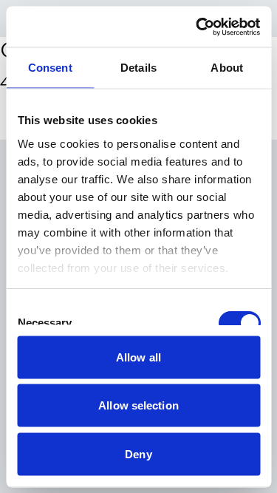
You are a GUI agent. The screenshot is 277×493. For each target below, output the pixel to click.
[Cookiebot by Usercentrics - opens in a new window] (197, 26)
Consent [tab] (50, 67)
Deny (138, 453)
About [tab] (227, 67)
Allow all (138, 356)
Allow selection (138, 405)
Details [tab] (138, 67)
